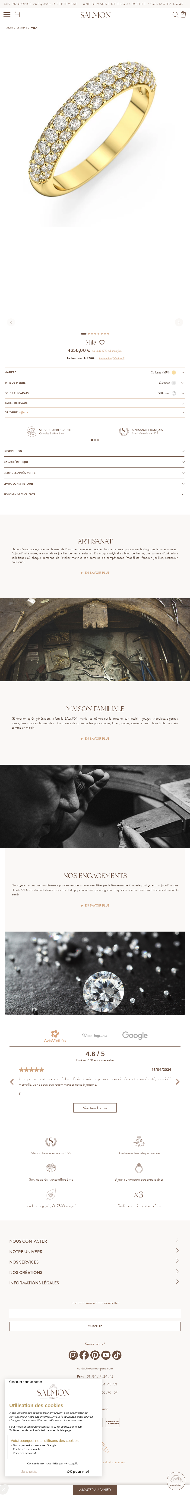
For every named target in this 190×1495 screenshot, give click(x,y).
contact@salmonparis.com (95, 1368)
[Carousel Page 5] (98, 334)
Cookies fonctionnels (26, 1449)
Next (177, 1082)
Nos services (24, 1262)
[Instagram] (73, 1355)
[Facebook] (84, 1355)
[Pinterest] (95, 1355)
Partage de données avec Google (34, 1445)
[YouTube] (106, 1355)
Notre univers (25, 1252)
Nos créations (25, 1273)
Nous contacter (28, 1241)
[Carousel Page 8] (108, 334)
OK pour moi (78, 1472)
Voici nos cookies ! (24, 1453)
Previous (12, 1082)
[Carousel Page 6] (102, 334)
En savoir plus (97, 573)
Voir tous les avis (95, 1108)
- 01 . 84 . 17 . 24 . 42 (95, 1376)
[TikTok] (116, 1355)
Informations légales (34, 1283)
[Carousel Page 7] (105, 334)
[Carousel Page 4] (95, 334)
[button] (176, 1481)
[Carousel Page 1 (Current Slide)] (83, 334)
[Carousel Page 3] (92, 334)
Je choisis (29, 1472)
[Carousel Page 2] (89, 334)
